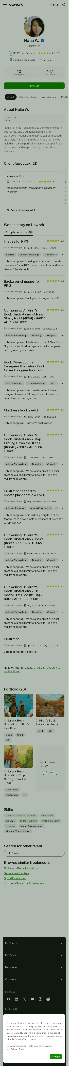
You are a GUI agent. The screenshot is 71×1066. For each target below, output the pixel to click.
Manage (56, 1056)
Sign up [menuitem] (54, 4)
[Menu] (5, 4)
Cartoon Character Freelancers (24, 883)
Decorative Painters (16, 873)
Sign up (34, 85)
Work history (49, 97)
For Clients (11, 943)
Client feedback (28, 97)
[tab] (19, 232)
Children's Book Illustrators (21, 868)
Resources (11, 967)
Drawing (10, 826)
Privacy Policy (18, 1049)
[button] (42, 40)
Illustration (47, 815)
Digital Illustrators (15, 878)
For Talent (10, 955)
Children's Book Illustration (21, 815)
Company (10, 979)
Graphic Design (51, 820)
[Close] (61, 1018)
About (10, 97)
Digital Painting (28, 820)
